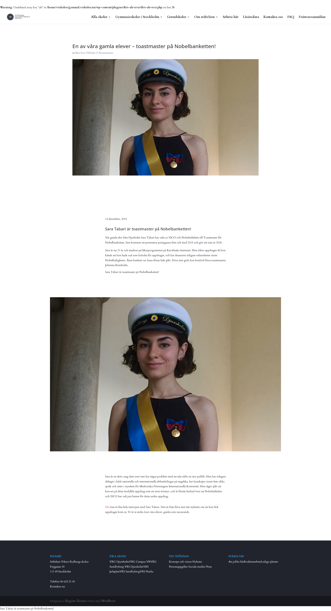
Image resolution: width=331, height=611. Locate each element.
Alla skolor (99, 17)
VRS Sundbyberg (129, 571)
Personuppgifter (178, 567)
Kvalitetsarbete (252, 562)
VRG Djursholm (119, 562)
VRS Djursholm (133, 567)
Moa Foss (80, 52)
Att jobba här (236, 562)
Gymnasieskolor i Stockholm (137, 17)
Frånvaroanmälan (312, 17)
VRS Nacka (146, 571)
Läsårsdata (251, 17)
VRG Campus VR (139, 562)
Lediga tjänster (269, 562)
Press (209, 567)
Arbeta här (230, 17)
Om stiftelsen (204, 17)
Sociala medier (196, 567)
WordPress (108, 601)
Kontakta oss (273, 17)
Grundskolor (176, 17)
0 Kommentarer (105, 52)
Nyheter (91, 52)
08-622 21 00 (67, 581)
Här (107, 507)
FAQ (290, 17)
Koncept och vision (180, 562)
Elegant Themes (76, 601)
